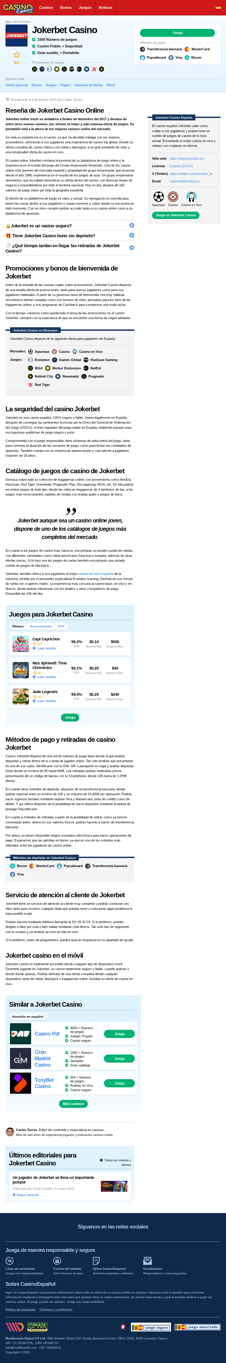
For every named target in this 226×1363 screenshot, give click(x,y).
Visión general (17, 85)
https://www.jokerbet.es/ (187, 158)
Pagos (65, 85)
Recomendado (41, 626)
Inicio (8, 21)
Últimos (18, 626)
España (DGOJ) (181, 166)
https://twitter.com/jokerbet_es (191, 174)
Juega (177, 33)
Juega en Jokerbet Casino (176, 215)
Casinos (46, 7)
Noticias (105, 7)
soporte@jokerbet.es (185, 181)
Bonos (66, 7)
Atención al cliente (88, 85)
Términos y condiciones (55, 1309)
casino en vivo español (95, 574)
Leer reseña (46, 648)
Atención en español (27, 1016)
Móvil (111, 85)
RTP (61, 626)
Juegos (85, 7)
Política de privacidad (20, 1309)
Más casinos (73, 1104)
